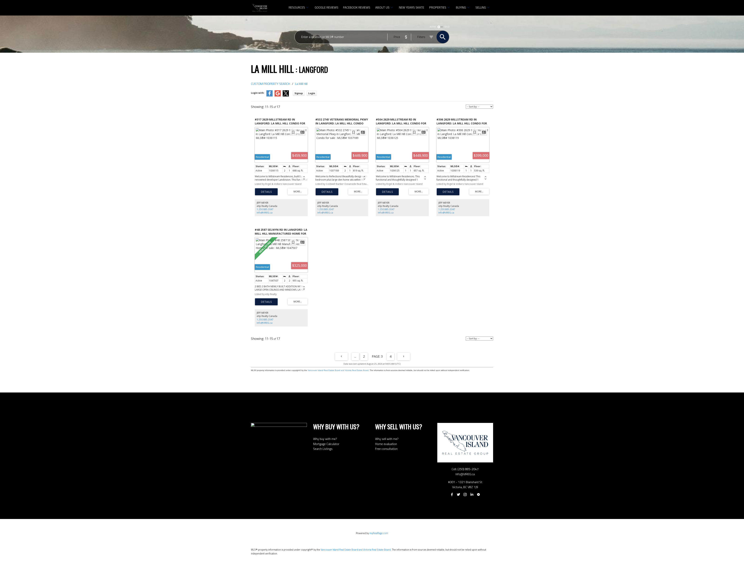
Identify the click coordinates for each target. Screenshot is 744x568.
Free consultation (386, 448)
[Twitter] (458, 494)
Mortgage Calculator (326, 443)
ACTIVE (433, 26)
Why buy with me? (325, 438)
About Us (382, 7)
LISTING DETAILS (266, 191)
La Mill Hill (301, 83)
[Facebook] (452, 494)
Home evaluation (386, 443)
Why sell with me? (387, 438)
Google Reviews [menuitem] (326, 7)
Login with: (257, 93)
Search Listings (322, 448)
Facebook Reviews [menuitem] (356, 7)
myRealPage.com (378, 533)
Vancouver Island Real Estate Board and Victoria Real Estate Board (338, 370)
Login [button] (311, 93)
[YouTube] (478, 494)
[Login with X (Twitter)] (286, 95)
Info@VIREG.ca (264, 212)
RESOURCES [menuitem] (297, 7)
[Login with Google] (278, 95)
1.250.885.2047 (265, 209)
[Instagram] (465, 494)
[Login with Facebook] (269, 95)
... (355, 356)
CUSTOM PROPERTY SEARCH (270, 83)
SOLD (447, 26)
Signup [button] (298, 93)
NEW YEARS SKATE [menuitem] (411, 7)
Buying (461, 7)
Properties (437, 7)
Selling (480, 7)
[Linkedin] (471, 494)
